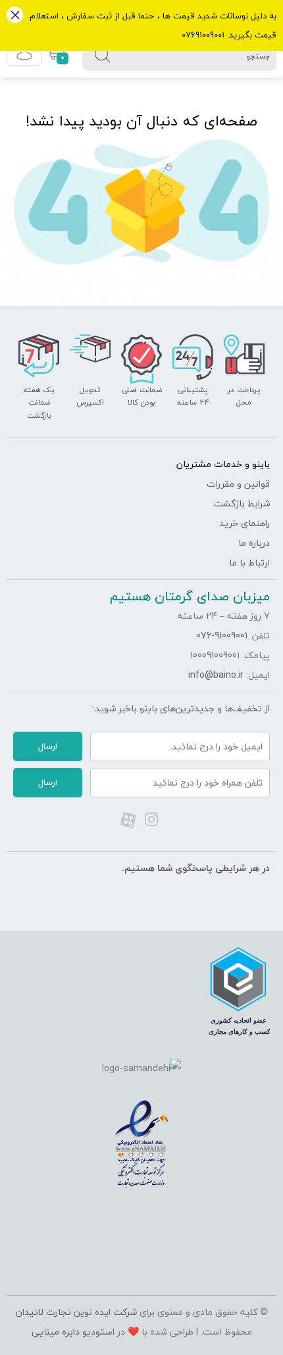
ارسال (47, 746)
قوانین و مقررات (238, 484)
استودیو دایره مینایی (73, 1331)
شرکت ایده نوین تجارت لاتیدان (76, 1312)
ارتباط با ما (249, 562)
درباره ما (254, 543)
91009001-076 (221, 635)
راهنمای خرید (244, 523)
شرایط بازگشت (242, 503)
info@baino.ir (216, 675)
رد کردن (15, 16)
